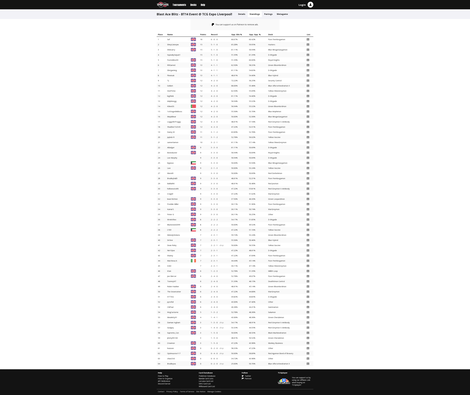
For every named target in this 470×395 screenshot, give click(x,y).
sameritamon (172, 142)
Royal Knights (274, 60)
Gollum (170, 85)
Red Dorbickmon (275, 173)
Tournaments (179, 5)
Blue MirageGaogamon (277, 49)
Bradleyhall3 (172, 178)
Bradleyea (171, 363)
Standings (255, 14)
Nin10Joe (171, 250)
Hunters (271, 44)
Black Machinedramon (277, 333)
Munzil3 (170, 173)
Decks (193, 5)
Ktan (169, 271)
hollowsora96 (173, 188)
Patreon (248, 378)
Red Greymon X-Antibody (279, 121)
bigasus (170, 163)
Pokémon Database (207, 376)
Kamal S (170, 209)
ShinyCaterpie (173, 44)
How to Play (163, 376)
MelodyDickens (173, 235)
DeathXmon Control (276, 281)
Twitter (247, 376)
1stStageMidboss (174, 111)
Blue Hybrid (273, 75)
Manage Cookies (214, 391)
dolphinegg (171, 101)
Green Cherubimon (276, 317)
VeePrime (171, 91)
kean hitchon (172, 199)
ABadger (171, 147)
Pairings (268, 14)
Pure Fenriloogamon (276, 39)
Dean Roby (171, 245)
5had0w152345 (174, 127)
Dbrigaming (172, 70)
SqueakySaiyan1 (174, 55)
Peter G (170, 214)
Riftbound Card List (207, 386)
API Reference (164, 381)
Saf (168, 39)
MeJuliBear (171, 116)
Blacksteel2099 (173, 224)
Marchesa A (172, 260)
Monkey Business (275, 343)
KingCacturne (172, 312)
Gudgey (170, 327)
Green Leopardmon (276, 199)
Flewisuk (170, 75)
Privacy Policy (172, 391)
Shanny (170, 255)
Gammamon (273, 307)
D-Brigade (272, 55)
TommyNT (171, 281)
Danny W (171, 132)
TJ (168, 80)
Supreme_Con (173, 333)
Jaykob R (170, 137)
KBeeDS (170, 106)
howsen (170, 348)
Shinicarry (171, 49)
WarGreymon (273, 194)
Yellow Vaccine (274, 137)
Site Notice (200, 391)
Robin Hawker (173, 286)
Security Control (275, 80)
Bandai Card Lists (206, 378)
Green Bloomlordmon (277, 65)
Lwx (169, 168)
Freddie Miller (173, 204)
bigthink (170, 96)
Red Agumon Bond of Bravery (280, 353)
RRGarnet (171, 65)
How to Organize (165, 378)
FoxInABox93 (172, 60)
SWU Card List (205, 383)
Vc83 (169, 266)
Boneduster (172, 152)
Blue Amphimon (274, 111)
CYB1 (169, 230)
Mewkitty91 (172, 317)
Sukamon (272, 312)
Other (270, 214)
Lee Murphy (172, 158)
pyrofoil (170, 302)
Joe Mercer (171, 276)
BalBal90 (171, 183)
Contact (161, 391)
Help (203, 5)
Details (241, 14)
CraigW (170, 194)
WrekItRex (171, 219)
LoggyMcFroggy (174, 121)
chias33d (171, 358)
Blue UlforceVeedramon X (279, 85)
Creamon (171, 343)
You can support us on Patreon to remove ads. (237, 24)
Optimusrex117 (174, 353)
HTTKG (170, 296)
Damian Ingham (173, 322)
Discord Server (164, 383)
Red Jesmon (273, 183)
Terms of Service (187, 391)
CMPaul (170, 307)
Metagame (282, 14)
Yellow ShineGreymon (277, 91)
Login (302, 4)
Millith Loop (273, 271)
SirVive (170, 240)
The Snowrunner (174, 291)
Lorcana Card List (206, 381)
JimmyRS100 (172, 338)
